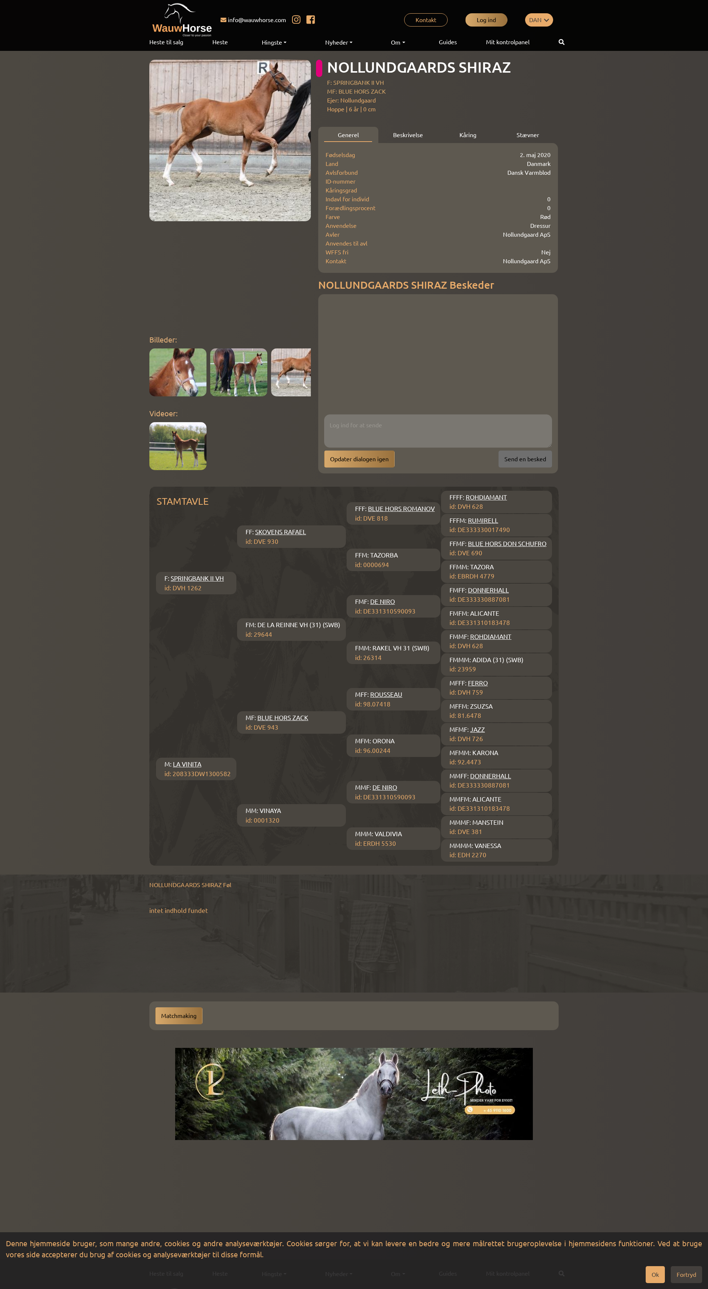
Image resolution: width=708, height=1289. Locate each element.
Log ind (486, 20)
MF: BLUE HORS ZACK (356, 91)
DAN (535, 20)
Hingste (272, 42)
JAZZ (477, 729)
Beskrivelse (408, 135)
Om (395, 42)
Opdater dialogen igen (359, 459)
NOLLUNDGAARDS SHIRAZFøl (190, 885)
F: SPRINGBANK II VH (355, 82)
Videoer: (163, 413)
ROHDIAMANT (486, 497)
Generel (348, 135)
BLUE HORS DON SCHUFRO (507, 543)
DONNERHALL (488, 590)
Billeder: (163, 340)
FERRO (478, 683)
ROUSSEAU (386, 694)
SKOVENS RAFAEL (280, 531)
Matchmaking (179, 1015)
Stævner (528, 135)
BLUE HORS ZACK (282, 717)
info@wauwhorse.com (257, 20)
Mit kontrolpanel (508, 42)
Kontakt (426, 20)
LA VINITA (187, 764)
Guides (448, 42)
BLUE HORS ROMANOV (401, 508)
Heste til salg (166, 42)
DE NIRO (382, 601)
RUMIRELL (483, 520)
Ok (655, 1274)
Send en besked (525, 459)
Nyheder (336, 42)
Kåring (467, 135)
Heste (220, 42)
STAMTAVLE (183, 501)
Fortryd (686, 1274)
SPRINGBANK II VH (197, 578)
